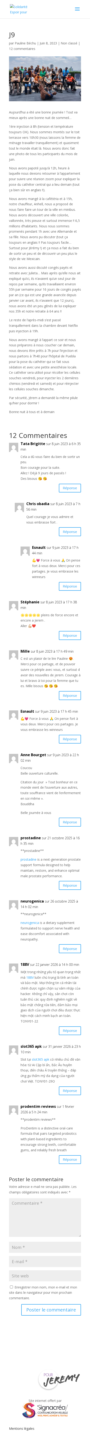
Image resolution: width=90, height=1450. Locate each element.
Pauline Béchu (25, 43)
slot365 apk (31, 1046)
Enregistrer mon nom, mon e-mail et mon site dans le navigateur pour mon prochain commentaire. (43, 1292)
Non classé (69, 43)
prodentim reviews (38, 1106)
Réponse (70, 488)
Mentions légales (21, 1428)
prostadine (31, 837)
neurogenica (32, 901)
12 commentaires (22, 48)
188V (30, 977)
